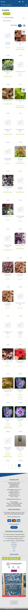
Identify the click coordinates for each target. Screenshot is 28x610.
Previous (4, 465)
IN (9, 558)
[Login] (23, 1)
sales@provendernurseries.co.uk (14, 499)
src (26, 5)
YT (15, 558)
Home (19, 1)
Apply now (14, 527)
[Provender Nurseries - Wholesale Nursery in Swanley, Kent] (6, 5)
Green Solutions (14, 602)
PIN (12, 558)
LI (3, 558)
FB (6, 558)
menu (3, 1)
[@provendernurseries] (8, 564)
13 (19, 468)
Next (24, 465)
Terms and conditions (14, 524)
